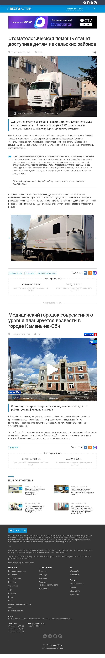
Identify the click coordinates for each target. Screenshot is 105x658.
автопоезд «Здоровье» (47, 273)
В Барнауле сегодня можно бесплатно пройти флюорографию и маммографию (35, 491)
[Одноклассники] (88, 2)
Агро (10, 590)
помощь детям (15, 273)
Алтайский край (54, 113)
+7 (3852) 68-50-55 (16, 626)
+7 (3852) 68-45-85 (16, 629)
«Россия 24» (75, 575)
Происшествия (14, 578)
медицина (30, 273)
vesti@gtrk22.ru (34, 626)
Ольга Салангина (24, 398)
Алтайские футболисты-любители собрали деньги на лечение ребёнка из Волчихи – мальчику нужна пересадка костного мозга (82, 509)
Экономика (13, 586)
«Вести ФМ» (75, 591)
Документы (44, 589)
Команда (43, 575)
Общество (53, 398)
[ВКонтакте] (84, 2)
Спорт (10, 601)
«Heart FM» (74, 595)
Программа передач (17, 571)
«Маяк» (73, 587)
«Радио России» (76, 584)
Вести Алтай (83, 398)
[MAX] (95, 2)
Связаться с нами (74, 9)
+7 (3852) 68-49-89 (16, 632)
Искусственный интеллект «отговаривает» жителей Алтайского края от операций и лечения (82, 491)
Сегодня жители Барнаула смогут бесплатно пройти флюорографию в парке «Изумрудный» (34, 509)
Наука (10, 597)
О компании (44, 571)
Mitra (61, 649)
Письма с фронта (15, 611)
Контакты (43, 578)
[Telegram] (92, 2)
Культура (12, 593)
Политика (12, 582)
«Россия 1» (74, 571)
